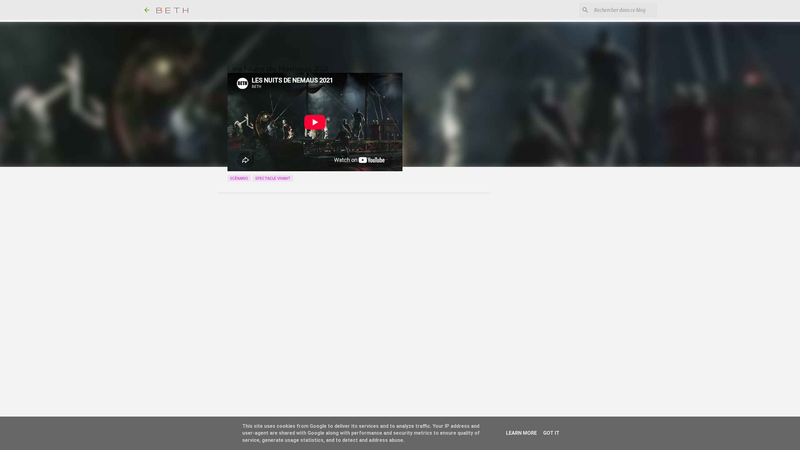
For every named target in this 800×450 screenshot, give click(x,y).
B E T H (172, 10)
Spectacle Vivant (273, 178)
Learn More (521, 433)
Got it (551, 433)
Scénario (239, 178)
